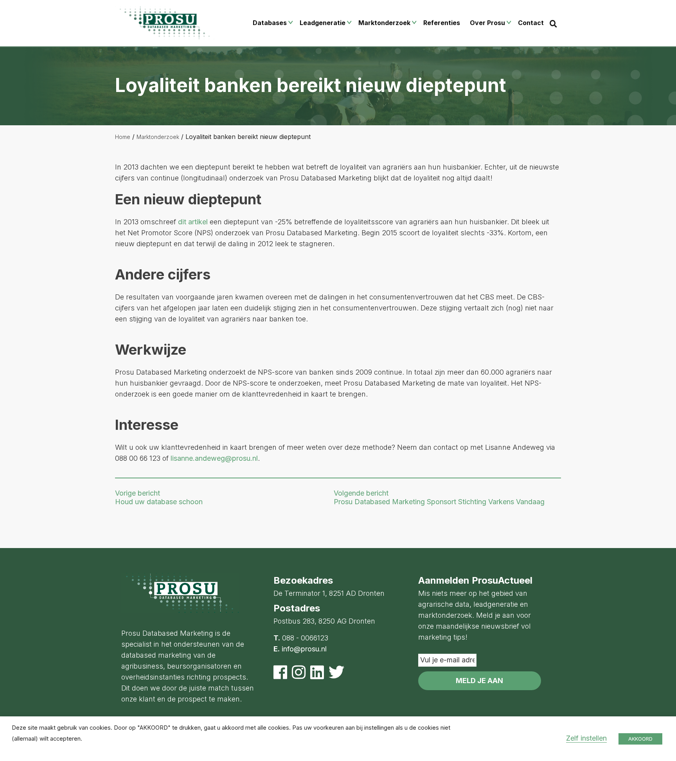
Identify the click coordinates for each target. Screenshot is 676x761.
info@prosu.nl (304, 649)
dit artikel (193, 222)
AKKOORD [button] (640, 739)
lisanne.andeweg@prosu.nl (214, 458)
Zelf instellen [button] (586, 738)
